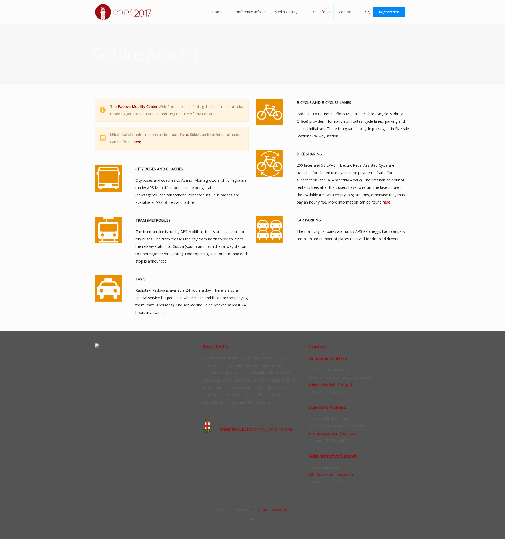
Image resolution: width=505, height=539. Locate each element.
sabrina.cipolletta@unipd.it (331, 384)
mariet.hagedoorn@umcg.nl (332, 433)
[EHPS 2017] (123, 12)
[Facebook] (252, 519)
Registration (389, 11)
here (184, 134)
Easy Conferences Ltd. (270, 509)
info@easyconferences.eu (331, 474)
